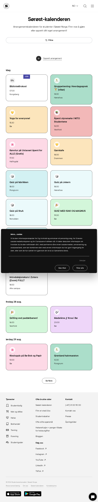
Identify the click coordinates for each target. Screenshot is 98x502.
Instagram (40, 454)
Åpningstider (70, 422)
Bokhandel (15, 424)
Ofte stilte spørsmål (44, 422)
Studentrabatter (43, 416)
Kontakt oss (70, 410)
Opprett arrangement (52, 58)
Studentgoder (17, 442)
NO (73, 6)
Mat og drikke (16, 411)
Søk (84, 6)
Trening (14, 430)
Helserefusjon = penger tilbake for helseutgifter (49, 429)
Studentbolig (16, 405)
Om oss (25, 486)
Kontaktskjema (51, 486)
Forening (14, 436)
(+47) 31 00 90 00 (73, 405)
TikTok (38, 471)
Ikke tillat (62, 268)
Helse (13, 418)
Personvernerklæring (13, 486)
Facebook (40, 448)
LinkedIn (39, 465)
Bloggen (39, 436)
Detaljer (82, 261)
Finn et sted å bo (43, 410)
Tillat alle (80, 268)
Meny (92, 6)
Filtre (50, 40)
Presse (68, 416)
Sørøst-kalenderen (44, 405)
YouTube (39, 460)
